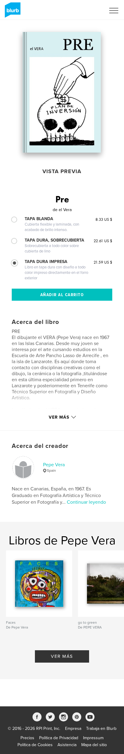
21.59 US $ (103, 262)
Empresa (73, 728)
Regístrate (88, 10)
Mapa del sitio (94, 744)
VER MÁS (62, 656)
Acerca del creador (40, 446)
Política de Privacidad (58, 737)
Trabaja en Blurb (101, 728)
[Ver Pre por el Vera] (62, 92)
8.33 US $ (103, 219)
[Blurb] (11, 12)
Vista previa (61, 171)
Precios (27, 737)
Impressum (93, 737)
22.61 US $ (103, 240)
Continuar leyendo (86, 502)
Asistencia (66, 744)
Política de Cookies (35, 744)
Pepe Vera (54, 465)
